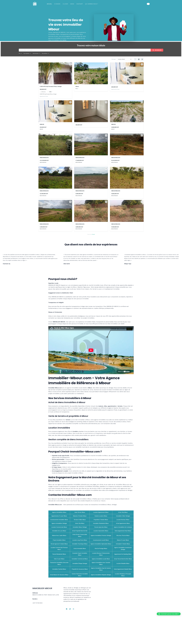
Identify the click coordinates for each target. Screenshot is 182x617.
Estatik (93, 234)
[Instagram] (73, 609)
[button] (148, 4)
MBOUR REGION (44, 157)
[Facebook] (66, 609)
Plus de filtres (44, 53)
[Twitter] (70, 609)
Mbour (77, 86)
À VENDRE (57, 4)
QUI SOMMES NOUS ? (91, 4)
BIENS (72, 4)
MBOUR (42, 124)
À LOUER (65, 4)
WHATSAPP (79, 4)
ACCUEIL (49, 4)
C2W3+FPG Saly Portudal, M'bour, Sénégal (50, 86)
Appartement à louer (44, 96)
